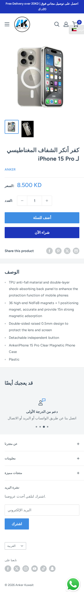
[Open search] (57, 24)
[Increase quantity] (47, 201)
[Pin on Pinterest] (58, 250)
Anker (10, 169)
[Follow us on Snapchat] (52, 568)
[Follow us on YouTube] (34, 568)
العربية (11, 546)
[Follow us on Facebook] (8, 568)
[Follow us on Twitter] (17, 568)
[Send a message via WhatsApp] (73, 584)
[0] (75, 24)
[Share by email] (76, 250)
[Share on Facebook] (49, 250)
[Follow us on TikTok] (43, 568)
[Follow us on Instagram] (25, 568)
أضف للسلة (42, 217)
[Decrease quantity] (22, 201)
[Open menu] (7, 24)
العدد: (9, 201)
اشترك (17, 524)
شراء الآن (42, 232)
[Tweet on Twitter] (67, 250)
